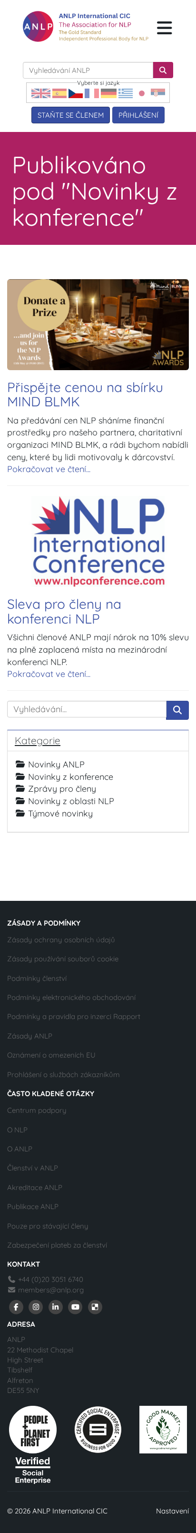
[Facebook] (16, 1306)
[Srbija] (158, 92)
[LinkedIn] (56, 1306)
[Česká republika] (76, 92)
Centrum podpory (37, 1110)
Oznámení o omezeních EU (51, 1054)
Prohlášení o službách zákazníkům (63, 1074)
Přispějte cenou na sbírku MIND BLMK (85, 394)
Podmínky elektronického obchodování (71, 997)
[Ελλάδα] (125, 92)
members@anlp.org (51, 1289)
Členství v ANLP (32, 1167)
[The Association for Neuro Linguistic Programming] (85, 26)
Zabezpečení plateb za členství (57, 1245)
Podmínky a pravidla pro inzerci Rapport (73, 1016)
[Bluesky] (95, 1306)
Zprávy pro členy (62, 788)
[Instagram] (36, 1306)
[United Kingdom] (40, 92)
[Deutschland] (109, 92)
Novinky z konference (70, 776)
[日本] (142, 92)
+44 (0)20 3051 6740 (49, 1279)
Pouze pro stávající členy (47, 1225)
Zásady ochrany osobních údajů (61, 939)
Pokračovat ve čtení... (48, 469)
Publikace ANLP (33, 1206)
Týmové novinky (60, 813)
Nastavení (172, 1510)
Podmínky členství (37, 978)
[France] (92, 92)
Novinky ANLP (56, 764)
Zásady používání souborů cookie (62, 958)
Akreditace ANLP (34, 1187)
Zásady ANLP (29, 1035)
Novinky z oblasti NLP (71, 801)
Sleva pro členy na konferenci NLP (64, 611)
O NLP (17, 1129)
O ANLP (19, 1148)
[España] (59, 92)
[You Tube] (76, 1306)
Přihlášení (138, 115)
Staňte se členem (71, 115)
